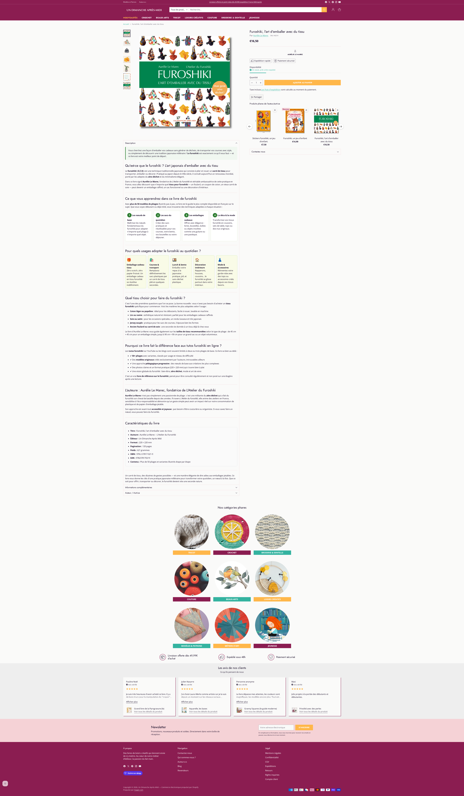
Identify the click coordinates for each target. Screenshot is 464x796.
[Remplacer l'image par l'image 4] (126, 59)
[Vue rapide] (275, 115)
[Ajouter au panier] (275, 110)
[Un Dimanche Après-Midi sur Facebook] (326, 2)
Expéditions (270, 766)
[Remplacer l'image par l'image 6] (126, 76)
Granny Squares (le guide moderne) (260, 708)
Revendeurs (183, 770)
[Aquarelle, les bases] (184, 710)
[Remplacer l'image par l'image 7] (126, 85)
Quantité (254, 77)
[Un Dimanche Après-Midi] (144, 9)
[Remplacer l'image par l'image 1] (126, 33)
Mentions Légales (273, 753)
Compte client (271, 779)
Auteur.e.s (182, 761)
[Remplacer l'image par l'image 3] (126, 50)
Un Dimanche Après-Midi (148, 787)
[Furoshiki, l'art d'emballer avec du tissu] (186, 83)
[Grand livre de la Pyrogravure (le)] (129, 710)
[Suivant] (340, 126)
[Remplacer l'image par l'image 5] (126, 68)
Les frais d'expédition (271, 89)
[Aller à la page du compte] (333, 9)
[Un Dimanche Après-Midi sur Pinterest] (333, 2)
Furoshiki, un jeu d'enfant (295, 138)
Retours (268, 770)
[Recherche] (324, 9)
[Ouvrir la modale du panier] (339, 9)
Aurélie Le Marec (260, 35)
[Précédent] (249, 126)
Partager (258, 97)
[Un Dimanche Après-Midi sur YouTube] (339, 2)
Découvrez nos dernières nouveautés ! (235, 1)
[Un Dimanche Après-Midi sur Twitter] (329, 2)
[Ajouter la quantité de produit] (260, 82)
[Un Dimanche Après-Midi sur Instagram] (336, 2)
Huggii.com (138, 790)
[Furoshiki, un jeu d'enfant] (295, 121)
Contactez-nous (185, 753)
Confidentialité (272, 757)
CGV (267, 761)
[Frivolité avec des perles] (294, 710)
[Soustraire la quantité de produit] (252, 82)
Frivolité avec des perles (310, 708)
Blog (180, 766)
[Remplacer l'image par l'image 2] (126, 42)
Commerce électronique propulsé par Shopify (179, 787)
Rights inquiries (272, 775)
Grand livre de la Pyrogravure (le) (149, 708)
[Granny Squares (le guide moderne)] (239, 710)
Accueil (126, 24)
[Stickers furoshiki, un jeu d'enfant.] (264, 121)
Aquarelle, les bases (198, 708)
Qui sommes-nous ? (187, 757)
